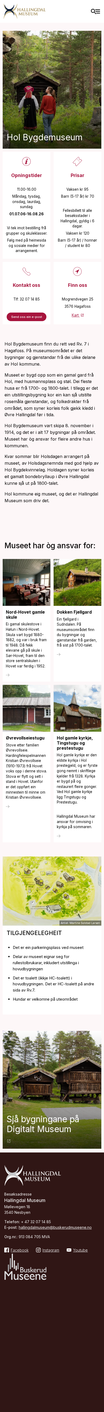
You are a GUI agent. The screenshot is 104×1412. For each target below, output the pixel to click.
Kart (76, 315)
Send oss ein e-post (26, 317)
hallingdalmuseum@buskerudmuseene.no (55, 1227)
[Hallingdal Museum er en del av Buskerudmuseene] (25, 1267)
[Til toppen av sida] (97, 1377)
